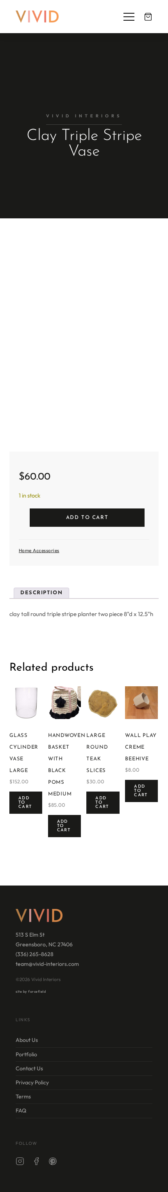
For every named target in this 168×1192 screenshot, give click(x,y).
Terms (23, 1096)
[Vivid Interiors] (37, 17)
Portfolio (26, 1054)
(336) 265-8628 (35, 954)
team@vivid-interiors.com (47, 964)
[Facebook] (36, 1163)
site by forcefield (31, 991)
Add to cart (87, 517)
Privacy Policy (32, 1082)
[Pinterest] (52, 1163)
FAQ (21, 1110)
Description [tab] (41, 592)
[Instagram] (20, 1163)
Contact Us (29, 1068)
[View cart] (148, 16)
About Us (27, 1040)
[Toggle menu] (128, 17)
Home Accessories (39, 550)
